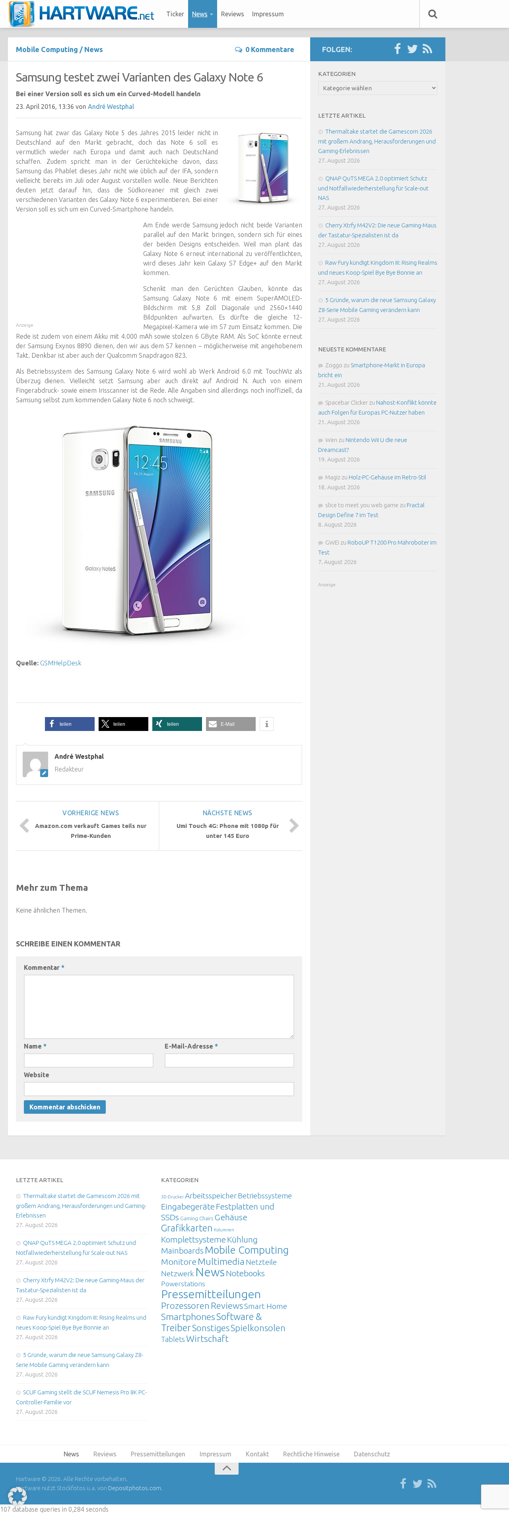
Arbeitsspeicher (211, 1195)
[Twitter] (412, 49)
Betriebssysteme (265, 1196)
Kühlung (242, 1239)
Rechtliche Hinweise (311, 1454)
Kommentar (44, 967)
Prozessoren (185, 1305)
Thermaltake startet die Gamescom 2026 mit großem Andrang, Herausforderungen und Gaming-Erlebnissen (377, 141)
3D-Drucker (172, 1196)
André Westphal (111, 106)
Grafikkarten (187, 1228)
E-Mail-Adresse (191, 1046)
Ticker (175, 13)
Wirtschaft (207, 1338)
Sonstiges (210, 1328)
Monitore (178, 1261)
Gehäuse (230, 1217)
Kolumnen (224, 1229)
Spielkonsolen (258, 1328)
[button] (70, 724)
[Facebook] (397, 49)
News (200, 13)
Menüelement (84, 14)
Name (35, 1046)
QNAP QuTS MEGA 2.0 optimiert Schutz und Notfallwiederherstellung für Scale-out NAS (373, 188)
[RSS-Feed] (427, 49)
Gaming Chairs (196, 1218)
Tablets (173, 1339)
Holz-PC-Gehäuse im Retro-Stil (387, 477)
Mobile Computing (47, 49)
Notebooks (245, 1273)
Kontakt (257, 1454)
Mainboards (182, 1250)
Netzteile (261, 1262)
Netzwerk (177, 1273)
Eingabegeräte (188, 1206)
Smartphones (188, 1317)
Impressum (268, 13)
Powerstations (183, 1283)
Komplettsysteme (193, 1239)
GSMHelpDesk (60, 663)
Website (36, 1074)
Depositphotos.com (134, 1488)
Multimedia (221, 1261)
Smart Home (265, 1306)
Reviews (232, 13)
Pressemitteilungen (211, 1293)
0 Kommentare (269, 49)
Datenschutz (372, 1454)
